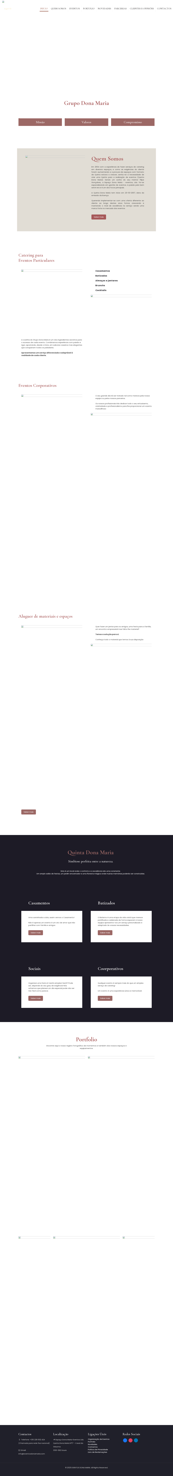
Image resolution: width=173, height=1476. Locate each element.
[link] (51, 1144)
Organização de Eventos (98, 1439)
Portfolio (91, 1441)
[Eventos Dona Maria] (6, 8)
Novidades (92, 1444)
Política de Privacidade (98, 1449)
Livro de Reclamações (97, 1452)
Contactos (93, 1447)
